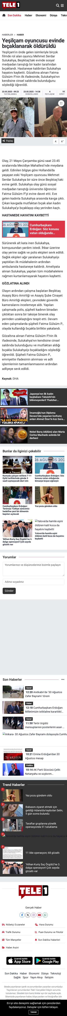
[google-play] (47, 961)
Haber (28, 15)
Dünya (53, 15)
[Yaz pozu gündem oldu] (50, 495)
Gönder (9, 590)
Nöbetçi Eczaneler (15, 924)
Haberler (7, 34)
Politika (29, 765)
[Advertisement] (33, 638)
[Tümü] (62, 679)
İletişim (49, 977)
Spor (25, 977)
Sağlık (17, 977)
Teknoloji (55, 973)
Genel (28, 688)
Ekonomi (41, 15)
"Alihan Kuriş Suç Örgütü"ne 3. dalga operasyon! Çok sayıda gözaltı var (17, 542)
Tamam (33, 1012)
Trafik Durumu (13, 932)
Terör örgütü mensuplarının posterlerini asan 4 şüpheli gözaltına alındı (44, 725)
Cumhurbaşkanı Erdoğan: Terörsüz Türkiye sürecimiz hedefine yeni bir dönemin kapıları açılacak (16, 510)
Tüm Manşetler (13, 939)
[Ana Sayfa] (3, 15)
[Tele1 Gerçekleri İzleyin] (11, 6)
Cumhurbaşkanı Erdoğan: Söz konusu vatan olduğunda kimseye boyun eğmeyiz (49, 478)
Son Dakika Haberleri (49, 939)
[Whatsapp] (45, 915)
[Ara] (57, 5)
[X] (27, 915)
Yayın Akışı (36, 977)
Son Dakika (14, 15)
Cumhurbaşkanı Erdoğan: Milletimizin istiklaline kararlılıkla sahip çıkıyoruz (44, 710)
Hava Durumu (46, 924)
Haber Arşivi (12, 947)
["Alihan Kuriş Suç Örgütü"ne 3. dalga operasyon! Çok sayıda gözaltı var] (17, 528)
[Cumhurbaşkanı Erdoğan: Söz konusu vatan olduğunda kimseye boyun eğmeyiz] (50, 464)
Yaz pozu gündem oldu (46, 506)
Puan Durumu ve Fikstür (50, 932)
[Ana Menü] (62, 5)
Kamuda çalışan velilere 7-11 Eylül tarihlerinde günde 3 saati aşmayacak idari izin (17, 478)
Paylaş (9, 140)
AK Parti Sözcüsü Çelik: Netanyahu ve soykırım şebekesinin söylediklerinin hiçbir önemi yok (44, 772)
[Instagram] (33, 915)
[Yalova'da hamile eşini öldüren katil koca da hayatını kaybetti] (50, 525)
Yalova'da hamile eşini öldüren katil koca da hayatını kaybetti (49, 536)
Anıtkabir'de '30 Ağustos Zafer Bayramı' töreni (43, 694)
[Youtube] (39, 915)
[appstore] (19, 961)
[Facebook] (22, 915)
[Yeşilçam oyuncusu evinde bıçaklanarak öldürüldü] (33, 117)
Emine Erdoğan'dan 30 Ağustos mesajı (42, 756)
